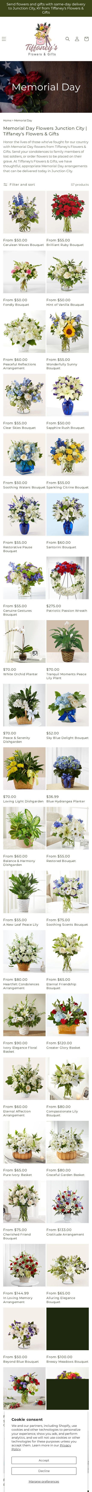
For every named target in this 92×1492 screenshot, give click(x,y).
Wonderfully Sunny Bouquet (61, 366)
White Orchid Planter (20, 674)
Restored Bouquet (61, 861)
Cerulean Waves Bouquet (23, 245)
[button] (67, 39)
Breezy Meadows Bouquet (67, 1362)
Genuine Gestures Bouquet (17, 612)
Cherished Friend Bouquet (17, 1236)
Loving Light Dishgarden (23, 801)
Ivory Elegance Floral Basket (20, 1049)
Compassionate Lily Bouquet (62, 1113)
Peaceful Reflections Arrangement (19, 366)
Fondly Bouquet (16, 305)
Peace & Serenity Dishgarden (16, 740)
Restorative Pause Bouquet (17, 549)
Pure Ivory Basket (17, 1175)
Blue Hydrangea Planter (65, 801)
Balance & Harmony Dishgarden (19, 863)
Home (7, 120)
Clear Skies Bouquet (19, 428)
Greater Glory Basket (63, 1048)
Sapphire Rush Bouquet (65, 428)
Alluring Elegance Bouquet (60, 1300)
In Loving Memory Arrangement (18, 1300)
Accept (44, 1460)
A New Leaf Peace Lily (21, 925)
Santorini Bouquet (61, 547)
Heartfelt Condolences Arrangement (21, 986)
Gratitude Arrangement (65, 1234)
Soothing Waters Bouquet (24, 487)
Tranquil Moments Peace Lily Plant (66, 676)
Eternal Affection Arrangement (17, 1113)
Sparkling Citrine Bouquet (67, 487)
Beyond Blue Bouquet (21, 1362)
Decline (44, 1471)
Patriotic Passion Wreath (66, 611)
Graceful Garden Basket (65, 1175)
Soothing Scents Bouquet (67, 925)
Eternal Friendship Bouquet (61, 986)
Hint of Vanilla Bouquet (65, 305)
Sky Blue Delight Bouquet (67, 738)
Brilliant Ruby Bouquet (65, 245)
